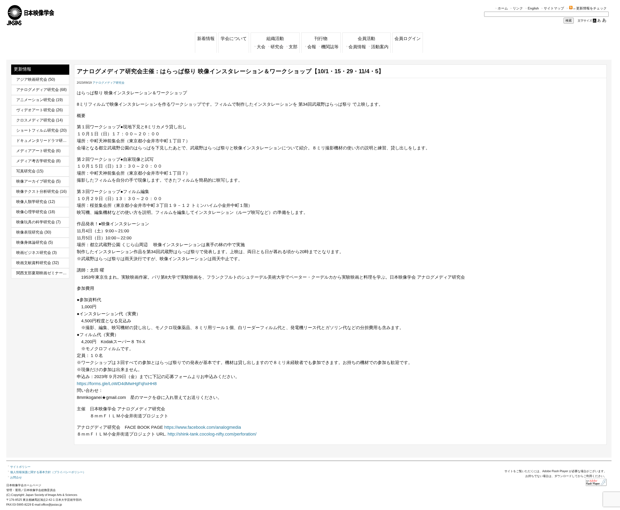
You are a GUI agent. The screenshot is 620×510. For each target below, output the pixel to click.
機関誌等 (330, 46)
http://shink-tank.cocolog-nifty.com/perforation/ (212, 434)
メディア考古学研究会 (35, 161)
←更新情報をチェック (590, 8)
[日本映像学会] (30, 23)
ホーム (503, 8)
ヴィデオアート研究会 (35, 110)
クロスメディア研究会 (35, 120)
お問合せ (16, 477)
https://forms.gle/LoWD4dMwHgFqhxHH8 (117, 383)
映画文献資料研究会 (33, 263)
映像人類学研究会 (31, 202)
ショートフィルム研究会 (37, 130)
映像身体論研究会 (31, 242)
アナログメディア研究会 (37, 90)
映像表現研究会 (29, 232)
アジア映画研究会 (31, 79)
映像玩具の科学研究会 (35, 222)
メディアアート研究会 (35, 151)
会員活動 (366, 38)
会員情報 (357, 46)
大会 (261, 46)
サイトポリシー (20, 467)
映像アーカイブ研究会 (35, 181)
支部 (293, 46)
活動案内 (379, 46)
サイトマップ (554, 8)
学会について (234, 38)
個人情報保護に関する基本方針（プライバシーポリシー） (48, 472)
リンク (518, 8)
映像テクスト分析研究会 (37, 191)
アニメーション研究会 (35, 100)
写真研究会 (26, 171)
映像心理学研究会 (31, 212)
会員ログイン (408, 38)
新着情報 (206, 38)
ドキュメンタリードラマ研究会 (43, 140)
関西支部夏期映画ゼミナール (41, 273)
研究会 (277, 46)
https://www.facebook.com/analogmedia (202, 427)
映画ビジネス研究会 (33, 253)
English (533, 8)
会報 (311, 46)
